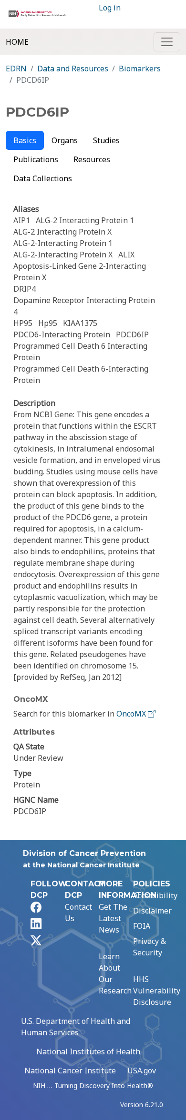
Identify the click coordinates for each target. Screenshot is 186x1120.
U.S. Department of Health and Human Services (75, 1027)
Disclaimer (152, 910)
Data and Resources (72, 68)
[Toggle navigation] (167, 41)
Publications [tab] (35, 159)
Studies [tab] (106, 140)
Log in (110, 7)
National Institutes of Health (88, 1051)
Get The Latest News (113, 918)
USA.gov (141, 1070)
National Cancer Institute (70, 1070)
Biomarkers (140, 68)
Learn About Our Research (115, 973)
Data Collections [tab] (42, 178)
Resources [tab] (91, 159)
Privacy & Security (149, 947)
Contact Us (78, 913)
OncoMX (132, 713)
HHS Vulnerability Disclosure (156, 990)
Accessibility (155, 895)
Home (17, 42)
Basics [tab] (24, 140)
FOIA (141, 926)
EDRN (16, 68)
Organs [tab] (65, 140)
